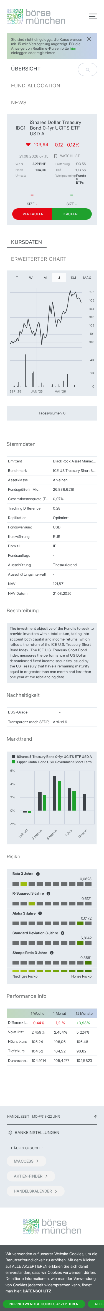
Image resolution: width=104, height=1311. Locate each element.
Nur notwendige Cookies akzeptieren (43, 1304)
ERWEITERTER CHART (39, 259)
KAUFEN (71, 214)
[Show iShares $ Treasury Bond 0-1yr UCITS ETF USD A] (52, 757)
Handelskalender (33, 1191)
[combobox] (87, 69)
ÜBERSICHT (26, 69)
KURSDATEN (26, 242)
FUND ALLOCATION (35, 85)
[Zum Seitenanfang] (95, 1116)
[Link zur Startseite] (28, 16)
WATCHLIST (70, 156)
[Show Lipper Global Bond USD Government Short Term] (52, 762)
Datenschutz (37, 1291)
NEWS (19, 102)
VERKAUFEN (33, 214)
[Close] (89, 38)
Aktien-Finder (28, 1176)
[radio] (17, 277)
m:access (24, 1161)
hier (73, 48)
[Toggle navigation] (93, 16)
